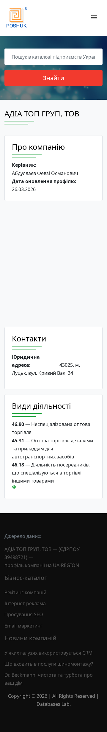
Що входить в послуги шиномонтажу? (48, 664)
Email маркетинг (23, 625)
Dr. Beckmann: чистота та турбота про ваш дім (48, 679)
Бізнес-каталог (25, 578)
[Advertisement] (53, 264)
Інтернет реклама (25, 603)
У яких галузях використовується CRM (48, 653)
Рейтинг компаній (25, 592)
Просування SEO (23, 614)
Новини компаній (30, 638)
